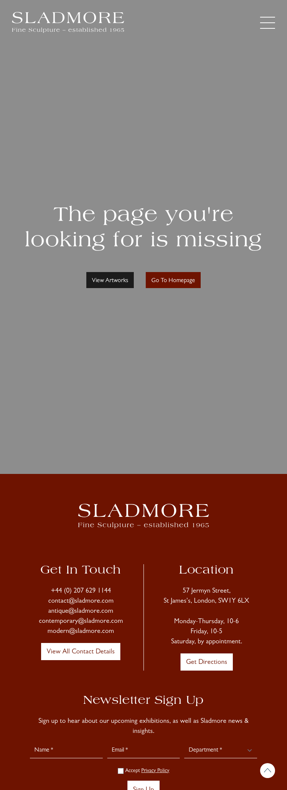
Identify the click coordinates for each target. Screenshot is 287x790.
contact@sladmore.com (81, 601)
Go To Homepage (173, 281)
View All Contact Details (81, 652)
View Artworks (110, 281)
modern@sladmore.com (80, 631)
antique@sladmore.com (80, 611)
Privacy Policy (155, 771)
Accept (146, 771)
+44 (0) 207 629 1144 (81, 591)
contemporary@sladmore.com (81, 621)
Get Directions (206, 662)
